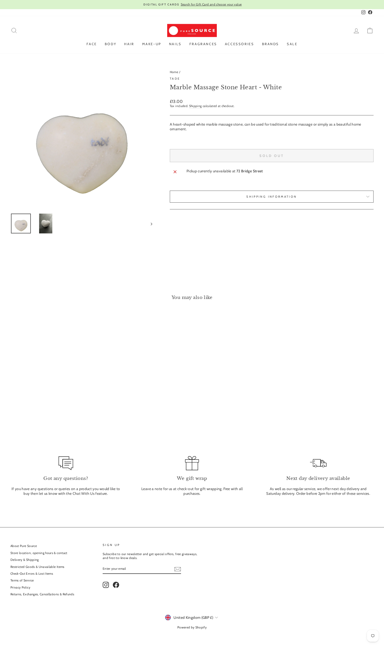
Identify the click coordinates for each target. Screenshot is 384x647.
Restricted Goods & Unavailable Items (37, 567)
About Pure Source (23, 546)
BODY (110, 44)
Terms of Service (22, 580)
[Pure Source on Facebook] (116, 585)
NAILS (175, 44)
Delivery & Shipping (24, 560)
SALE (292, 44)
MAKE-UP (151, 44)
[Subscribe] (177, 569)
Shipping (195, 106)
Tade (175, 78)
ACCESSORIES (239, 44)
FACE (91, 44)
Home (174, 72)
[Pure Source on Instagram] (106, 585)
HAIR (129, 44)
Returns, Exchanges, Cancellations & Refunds (42, 594)
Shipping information (271, 196)
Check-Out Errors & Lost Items (31, 573)
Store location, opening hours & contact (38, 553)
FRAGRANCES (203, 44)
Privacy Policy (20, 587)
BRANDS (270, 44)
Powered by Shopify (192, 627)
